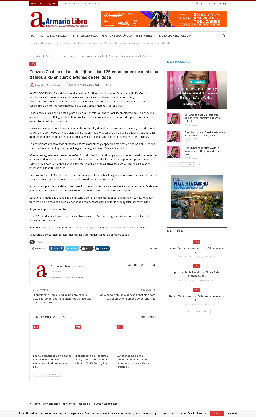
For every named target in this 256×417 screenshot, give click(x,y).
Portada (37, 35)
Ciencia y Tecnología (71, 3)
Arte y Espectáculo (118, 35)
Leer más (232, 413)
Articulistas (197, 82)
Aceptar (217, 413)
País (33, 64)
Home (36, 403)
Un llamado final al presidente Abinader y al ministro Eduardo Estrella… (202, 118)
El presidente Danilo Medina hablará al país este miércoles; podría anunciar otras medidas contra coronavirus (62, 298)
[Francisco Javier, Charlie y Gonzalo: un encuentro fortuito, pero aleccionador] (174, 136)
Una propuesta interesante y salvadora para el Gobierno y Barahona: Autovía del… (197, 93)
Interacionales (87, 35)
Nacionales (90, 3)
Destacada (42, 242)
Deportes (145, 35)
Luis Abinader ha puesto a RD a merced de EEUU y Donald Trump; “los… (203, 151)
